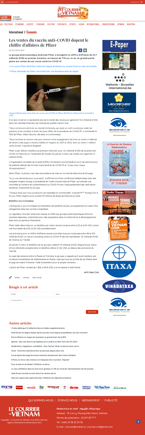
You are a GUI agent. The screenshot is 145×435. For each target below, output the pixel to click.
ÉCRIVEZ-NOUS (67, 400)
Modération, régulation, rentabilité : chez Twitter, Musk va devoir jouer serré (45, 346)
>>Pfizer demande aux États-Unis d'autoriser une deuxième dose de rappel (43, 71)
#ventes (26, 277)
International (93, 24)
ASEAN (81, 24)
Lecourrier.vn (73, 12)
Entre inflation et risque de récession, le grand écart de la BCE (38, 337)
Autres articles (20, 323)
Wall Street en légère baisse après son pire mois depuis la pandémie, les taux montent (49, 333)
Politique (8, 24)
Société (30, 24)
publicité (111, 400)
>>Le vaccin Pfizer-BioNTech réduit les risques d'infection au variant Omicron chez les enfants (53, 66)
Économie (19, 24)
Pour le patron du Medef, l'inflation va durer (30, 364)
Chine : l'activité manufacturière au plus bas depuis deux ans (37, 351)
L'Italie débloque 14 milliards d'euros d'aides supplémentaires (38, 328)
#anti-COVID (37, 277)
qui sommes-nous (40, 400)
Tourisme (40, 24)
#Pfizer (17, 277)
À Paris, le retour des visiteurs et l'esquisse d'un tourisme (40, 360)
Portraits (62, 24)
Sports (73, 24)
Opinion (120, 24)
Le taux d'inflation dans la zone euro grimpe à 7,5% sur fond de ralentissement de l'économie (52, 369)
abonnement (91, 400)
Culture (51, 24)
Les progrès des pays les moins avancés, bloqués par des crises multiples (43, 355)
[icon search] (141, 2)
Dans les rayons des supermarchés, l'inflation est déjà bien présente (41, 378)
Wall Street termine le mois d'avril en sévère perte (33, 373)
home (1, 24)
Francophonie (108, 24)
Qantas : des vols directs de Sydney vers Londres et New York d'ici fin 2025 (44, 342)
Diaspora (131, 24)
